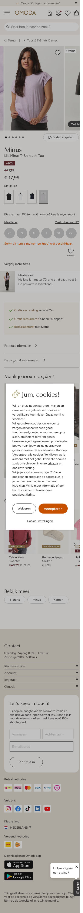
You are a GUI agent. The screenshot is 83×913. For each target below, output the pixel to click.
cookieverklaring (23, 467)
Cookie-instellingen (40, 520)
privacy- (52, 463)
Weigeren (24, 508)
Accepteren (53, 509)
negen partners (39, 405)
